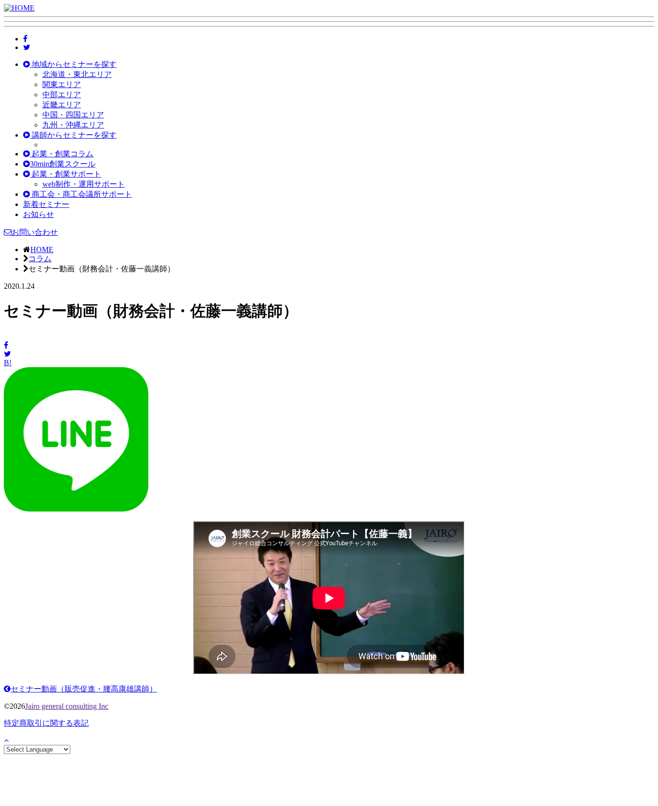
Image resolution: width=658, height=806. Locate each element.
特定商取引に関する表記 (46, 723)
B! (8, 362)
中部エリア (61, 94)
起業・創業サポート (65, 174)
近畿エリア (61, 105)
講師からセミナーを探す (73, 135)
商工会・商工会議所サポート (81, 194)
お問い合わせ (35, 232)
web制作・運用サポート (83, 184)
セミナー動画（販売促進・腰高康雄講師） (84, 689)
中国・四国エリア (73, 115)
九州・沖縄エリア (73, 125)
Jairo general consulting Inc (66, 706)
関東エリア (61, 84)
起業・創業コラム (61, 154)
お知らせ (38, 214)
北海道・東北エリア (77, 74)
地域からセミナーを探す (73, 64)
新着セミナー (46, 204)
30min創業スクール (62, 164)
